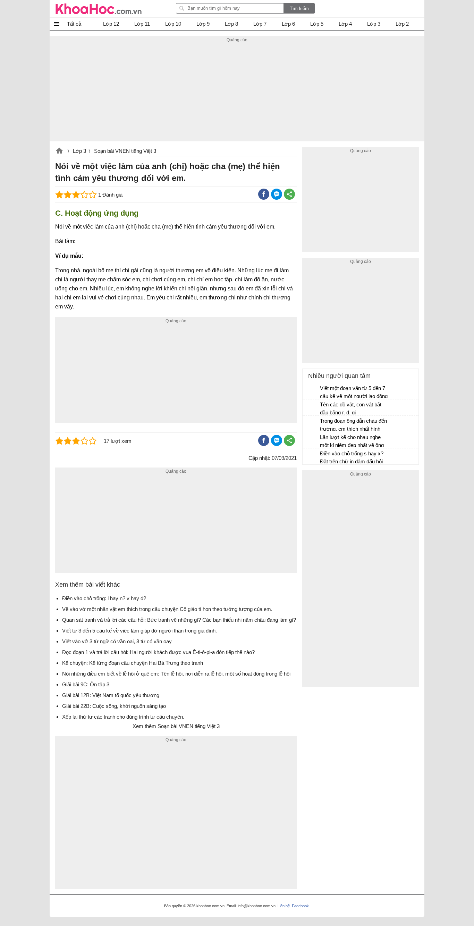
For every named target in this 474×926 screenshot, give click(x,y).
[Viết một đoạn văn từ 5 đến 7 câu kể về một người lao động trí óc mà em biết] (311, 391)
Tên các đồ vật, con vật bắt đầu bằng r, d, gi (350, 408)
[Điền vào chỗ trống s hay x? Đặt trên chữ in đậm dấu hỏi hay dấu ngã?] (311, 456)
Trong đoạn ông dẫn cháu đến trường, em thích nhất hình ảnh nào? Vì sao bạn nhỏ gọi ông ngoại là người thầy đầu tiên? (353, 425)
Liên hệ (284, 906)
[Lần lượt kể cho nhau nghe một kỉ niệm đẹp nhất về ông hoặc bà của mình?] (311, 440)
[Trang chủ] (98, 9)
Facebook (300, 906)
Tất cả (74, 24)
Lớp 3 (79, 151)
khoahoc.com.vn (59, 151)
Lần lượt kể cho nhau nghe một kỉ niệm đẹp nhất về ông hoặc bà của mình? (352, 442)
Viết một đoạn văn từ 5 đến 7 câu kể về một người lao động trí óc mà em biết (354, 393)
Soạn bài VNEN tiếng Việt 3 (125, 151)
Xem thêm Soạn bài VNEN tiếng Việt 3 (176, 726)
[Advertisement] (237, 92)
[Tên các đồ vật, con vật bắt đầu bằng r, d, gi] (311, 407)
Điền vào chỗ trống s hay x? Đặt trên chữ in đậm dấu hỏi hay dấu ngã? (351, 458)
